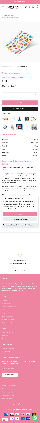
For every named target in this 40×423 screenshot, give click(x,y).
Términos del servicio (8, 319)
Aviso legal (5, 389)
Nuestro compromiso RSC (9, 316)
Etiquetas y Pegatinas (9, 15)
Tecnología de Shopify (25, 409)
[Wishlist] (26, 7)
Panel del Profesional (8, 348)
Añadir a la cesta (20, 102)
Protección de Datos (8, 398)
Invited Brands (6, 351)
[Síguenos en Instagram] (8, 404)
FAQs (3, 313)
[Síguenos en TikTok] (19, 404)
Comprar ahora (19, 108)
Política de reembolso (8, 323)
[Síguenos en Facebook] (3, 404)
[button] (11, 73)
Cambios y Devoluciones (9, 306)
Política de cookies (7, 392)
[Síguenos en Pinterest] (14, 404)
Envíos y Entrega (6, 303)
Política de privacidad (10, 225)
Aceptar (20, 214)
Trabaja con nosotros (8, 339)
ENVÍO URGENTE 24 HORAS (20, 1)
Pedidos (4, 300)
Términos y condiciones (9, 385)
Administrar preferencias (20, 219)
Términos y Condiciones (25, 225)
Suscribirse (10, 375)
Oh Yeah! (4, 13)
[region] (20, 260)
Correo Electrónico (7, 332)
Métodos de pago (7, 310)
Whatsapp (5, 335)
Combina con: (6, 113)
